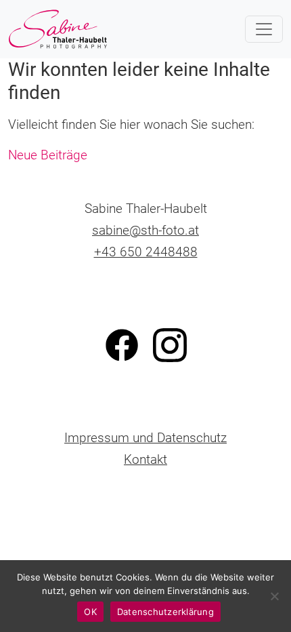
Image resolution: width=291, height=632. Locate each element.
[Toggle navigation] (264, 29)
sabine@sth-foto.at (145, 230)
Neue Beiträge (47, 155)
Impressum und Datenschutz (145, 438)
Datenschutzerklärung (165, 611)
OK (90, 611)
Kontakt (145, 459)
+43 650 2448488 (146, 252)
